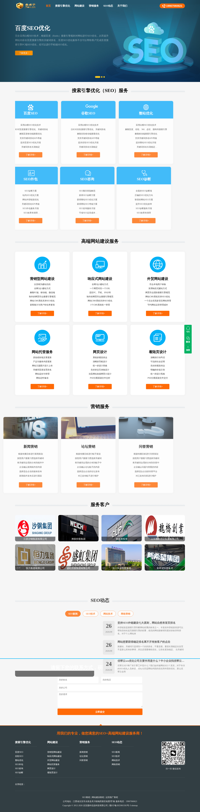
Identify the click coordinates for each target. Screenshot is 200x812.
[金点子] (26, 6)
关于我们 (122, 5)
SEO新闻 (73, 595)
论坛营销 (84, 756)
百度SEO (19, 752)
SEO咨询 (19, 768)
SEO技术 (90, 595)
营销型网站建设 (54, 752)
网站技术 (108, 595)
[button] (15, 41)
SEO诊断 (19, 772)
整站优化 (19, 760)
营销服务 (94, 5)
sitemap (134, 805)
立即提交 (100, 712)
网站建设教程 (98, 797)
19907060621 (174, 5)
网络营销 (125, 595)
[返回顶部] (100, 725)
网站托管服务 (53, 764)
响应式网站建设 (54, 756)
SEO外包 (19, 764)
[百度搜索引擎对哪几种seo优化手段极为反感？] (54, 630)
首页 (48, 5)
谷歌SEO (19, 756)
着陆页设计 (52, 772)
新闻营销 (84, 752)
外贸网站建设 (53, 760)
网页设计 (51, 768)
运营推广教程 (112, 797)
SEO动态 (108, 5)
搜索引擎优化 (62, 5)
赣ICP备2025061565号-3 (120, 805)
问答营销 (84, 760)
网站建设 (79, 5)
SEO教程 (86, 797)
